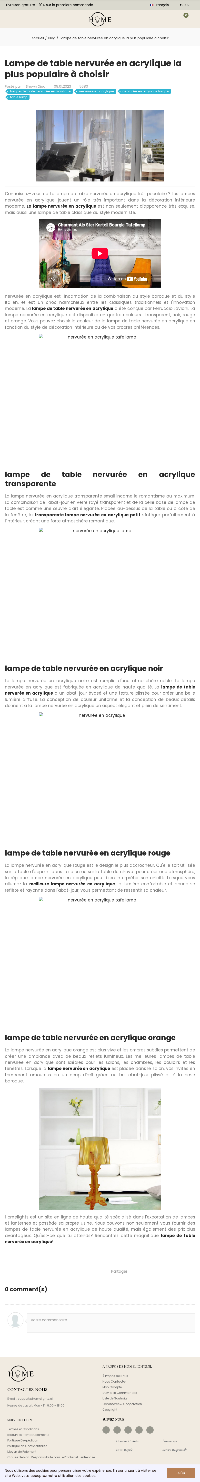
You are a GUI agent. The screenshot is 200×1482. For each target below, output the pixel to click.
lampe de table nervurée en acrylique (40, 91)
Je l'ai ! (181, 1473)
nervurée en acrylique (96, 91)
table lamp (19, 97)
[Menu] (10, 19)
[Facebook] (106, 1430)
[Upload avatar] (15, 1320)
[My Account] (170, 19)
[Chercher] (25, 19)
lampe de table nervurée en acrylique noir (84, 668)
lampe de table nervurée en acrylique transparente (100, 479)
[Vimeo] (150, 1430)
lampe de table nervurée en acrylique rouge (87, 853)
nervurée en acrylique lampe (145, 91)
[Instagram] (117, 1430)
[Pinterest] (128, 1430)
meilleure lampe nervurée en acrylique (72, 884)
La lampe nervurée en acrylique (61, 206)
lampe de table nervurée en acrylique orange (90, 1037)
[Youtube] (139, 1430)
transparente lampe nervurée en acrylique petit (87, 515)
